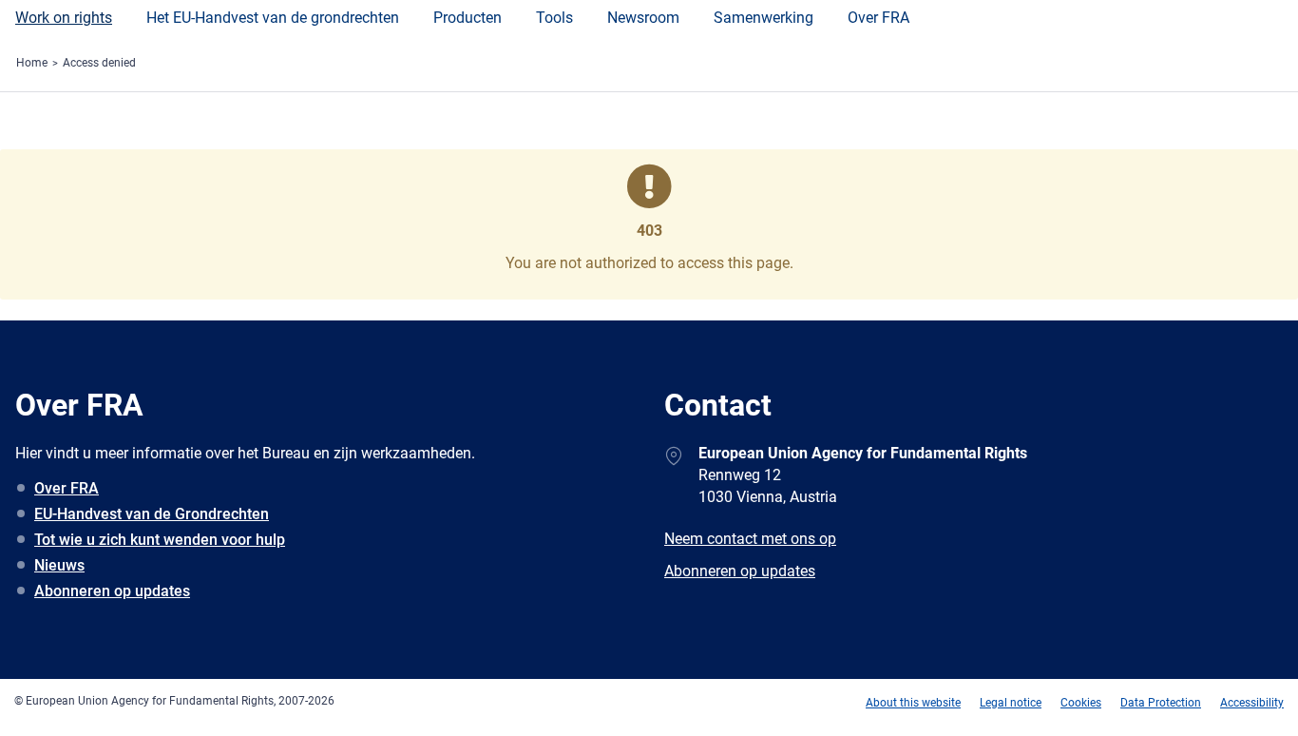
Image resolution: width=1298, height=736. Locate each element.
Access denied (99, 62)
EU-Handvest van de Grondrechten (151, 514)
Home (32, 62)
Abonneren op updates (112, 591)
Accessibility (1252, 702)
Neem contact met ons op (750, 539)
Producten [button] (467, 18)
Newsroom (643, 18)
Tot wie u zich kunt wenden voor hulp (159, 540)
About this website (913, 702)
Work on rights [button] (63, 18)
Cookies (1080, 702)
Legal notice (1010, 702)
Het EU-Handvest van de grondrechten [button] (272, 18)
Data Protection (1160, 702)
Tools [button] (554, 18)
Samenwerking (763, 18)
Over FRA (878, 18)
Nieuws (59, 565)
